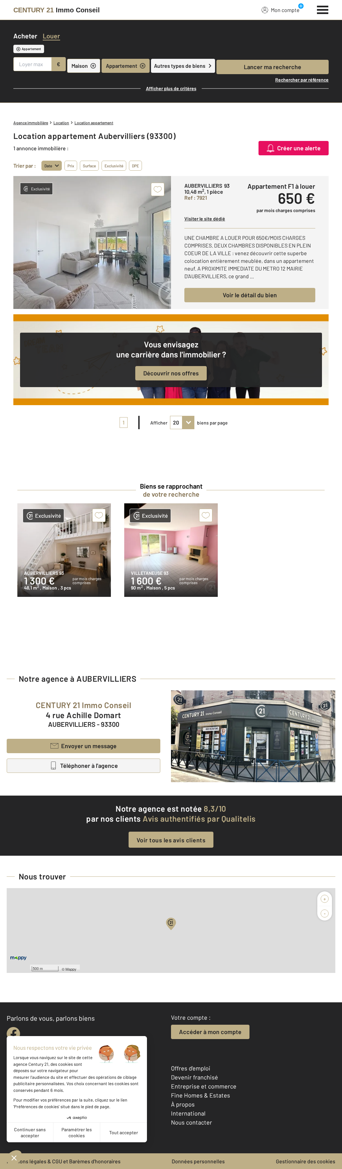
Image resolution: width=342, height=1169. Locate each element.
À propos (183, 1104)
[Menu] (323, 9)
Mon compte (285, 10)
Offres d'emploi (190, 1068)
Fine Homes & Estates (200, 1095)
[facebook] (13, 1033)
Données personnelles (198, 1161)
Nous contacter (191, 1122)
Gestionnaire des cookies (305, 1161)
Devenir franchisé (194, 1077)
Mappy (70, 969)
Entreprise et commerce (203, 1086)
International (188, 1113)
